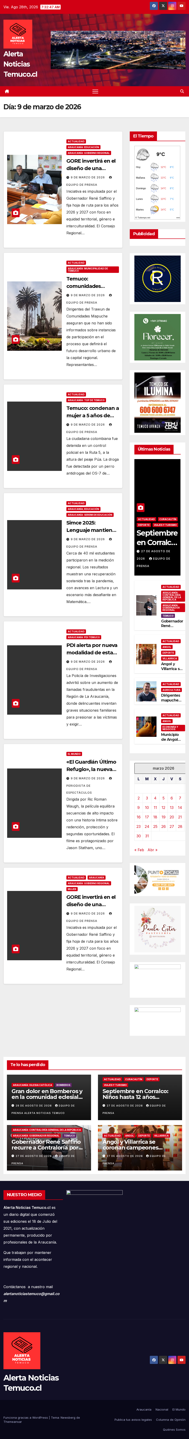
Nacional (162, 1409)
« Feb (139, 850)
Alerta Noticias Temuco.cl (20, 64)
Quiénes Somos (174, 1429)
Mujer (72, 889)
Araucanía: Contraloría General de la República (171, 596)
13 (172, 807)
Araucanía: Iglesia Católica (32, 1085)
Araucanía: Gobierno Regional (89, 153)
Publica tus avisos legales (133, 1419)
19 (163, 817)
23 (138, 826)
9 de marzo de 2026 (88, 177)
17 (147, 817)
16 (139, 817)
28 (180, 826)
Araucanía (96, 877)
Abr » (152, 850)
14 (180, 807)
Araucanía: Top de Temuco (86, 400)
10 (147, 807)
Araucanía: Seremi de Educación (90, 514)
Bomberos (63, 1085)
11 (155, 807)
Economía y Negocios (170, 728)
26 (163, 826)
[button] (182, 91)
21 (180, 817)
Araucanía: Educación (83, 147)
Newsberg (68, 1417)
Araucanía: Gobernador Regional (171, 607)
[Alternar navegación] (95, 91)
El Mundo (74, 754)
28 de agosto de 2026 (34, 1105)
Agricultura (171, 690)
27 (172, 826)
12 (163, 807)
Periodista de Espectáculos (79, 789)
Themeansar (12, 1422)
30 (138, 836)
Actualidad (76, 141)
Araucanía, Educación (83, 509)
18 (155, 817)
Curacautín (167, 519)
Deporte (144, 525)
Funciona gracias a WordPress (26, 1417)
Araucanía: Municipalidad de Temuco (88, 269)
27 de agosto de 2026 (125, 1105)
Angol (166, 647)
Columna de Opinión (171, 1419)
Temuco (168, 615)
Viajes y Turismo (165, 525)
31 (147, 836)
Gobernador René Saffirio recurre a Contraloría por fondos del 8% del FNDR (46, 1147)
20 (172, 817)
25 (155, 826)
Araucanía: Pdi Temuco (84, 637)
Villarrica (169, 658)
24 (147, 826)
